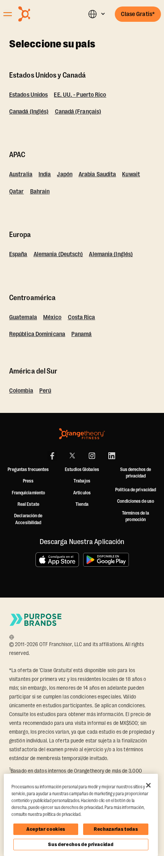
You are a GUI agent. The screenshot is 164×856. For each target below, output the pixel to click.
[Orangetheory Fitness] (82, 433)
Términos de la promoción (135, 516)
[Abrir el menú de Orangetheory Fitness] (7, 14)
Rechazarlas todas (116, 829)
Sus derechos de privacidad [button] (135, 473)
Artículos (82, 492)
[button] (96, 14)
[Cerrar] (148, 785)
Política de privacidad (135, 489)
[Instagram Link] (91, 455)
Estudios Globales (82, 469)
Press (28, 481)
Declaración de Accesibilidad (28, 519)
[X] (72, 455)
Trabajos (82, 481)
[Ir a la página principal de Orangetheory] (41, 14)
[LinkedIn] (111, 455)
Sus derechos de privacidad (80, 844)
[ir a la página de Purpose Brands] (36, 619)
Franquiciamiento (28, 492)
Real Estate (28, 504)
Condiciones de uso (135, 501)
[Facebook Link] (52, 455)
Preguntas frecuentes (28, 469)
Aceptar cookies (45, 829)
